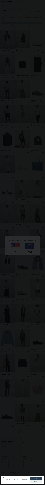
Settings (35, 481)
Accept (35, 478)
